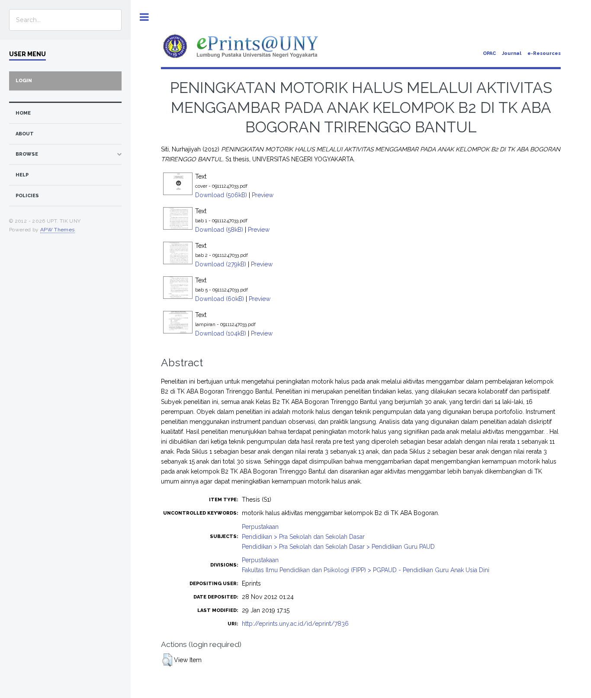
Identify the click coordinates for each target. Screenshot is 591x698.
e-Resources (544, 53)
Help (22, 175)
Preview (262, 195)
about (25, 134)
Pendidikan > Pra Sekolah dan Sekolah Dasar (303, 536)
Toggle (144, 17)
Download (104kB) (220, 333)
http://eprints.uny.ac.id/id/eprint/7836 (295, 623)
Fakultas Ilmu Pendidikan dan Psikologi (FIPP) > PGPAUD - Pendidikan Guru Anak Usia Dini (365, 570)
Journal (511, 53)
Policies (27, 196)
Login (24, 80)
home (23, 113)
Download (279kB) (220, 264)
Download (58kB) (219, 229)
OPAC (489, 53)
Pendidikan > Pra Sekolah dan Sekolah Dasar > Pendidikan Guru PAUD (338, 546)
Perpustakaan (260, 526)
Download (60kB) (219, 298)
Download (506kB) (221, 195)
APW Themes (57, 230)
